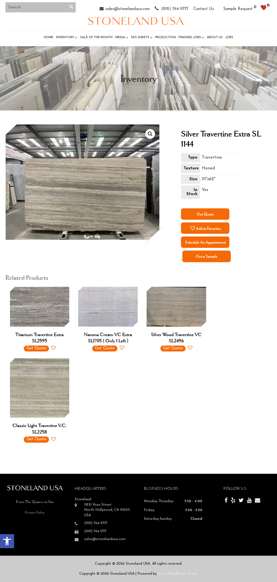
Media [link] (120, 37)
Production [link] (165, 37)
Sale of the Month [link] (96, 37)
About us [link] (215, 37)
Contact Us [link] (203, 9)
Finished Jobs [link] (190, 37)
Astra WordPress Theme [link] (178, 574)
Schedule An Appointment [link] (205, 242)
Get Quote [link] (205, 214)
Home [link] (48, 37)
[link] (7, 541)
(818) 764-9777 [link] (174, 9)
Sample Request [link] (238, 9)
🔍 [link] (150, 134)
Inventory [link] (65, 37)
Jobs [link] (229, 37)
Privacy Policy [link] (35, 512)
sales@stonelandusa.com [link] (127, 9)
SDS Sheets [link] (140, 37)
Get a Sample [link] (206, 256)
